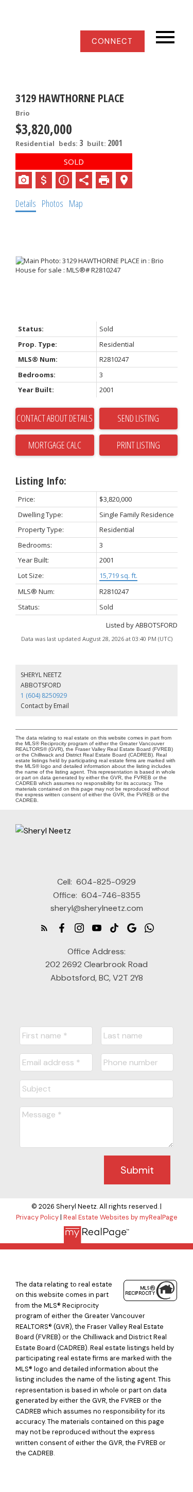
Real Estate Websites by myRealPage (120, 1217)
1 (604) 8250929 (44, 695)
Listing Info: (40, 481)
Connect (112, 41)
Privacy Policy (37, 1217)
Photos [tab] (52, 203)
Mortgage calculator (54, 445)
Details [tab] (25, 203)
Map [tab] (76, 203)
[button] (112, 41)
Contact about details (54, 418)
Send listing (138, 418)
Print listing (138, 445)
